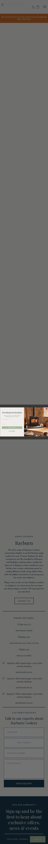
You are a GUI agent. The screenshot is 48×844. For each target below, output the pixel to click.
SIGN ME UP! (12, 427)
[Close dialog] (46, 409)
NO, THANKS (12, 431)
